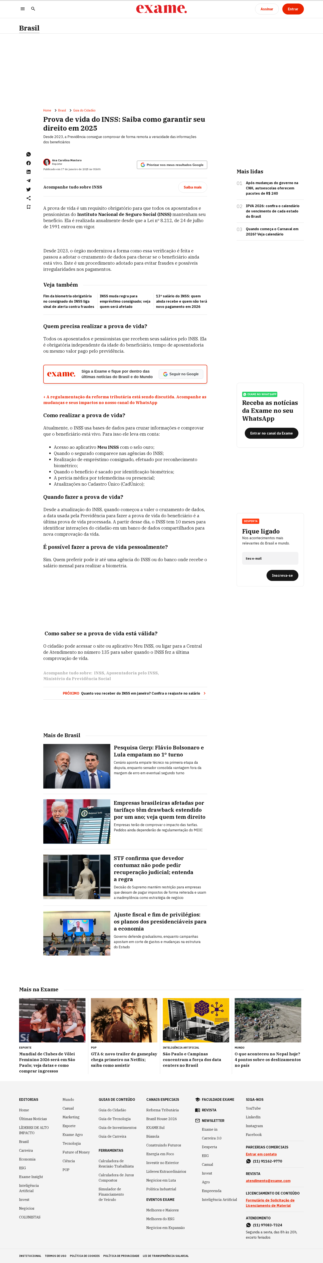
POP (66, 1170)
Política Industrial (161, 1189)
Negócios (26, 1208)
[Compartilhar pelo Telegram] (28, 180)
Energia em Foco (160, 1154)
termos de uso (55, 1256)
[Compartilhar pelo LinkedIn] (28, 171)
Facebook (254, 1134)
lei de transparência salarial (166, 1256)
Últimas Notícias (33, 1119)
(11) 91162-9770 (267, 1161)
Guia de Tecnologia (115, 1119)
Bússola (152, 1136)
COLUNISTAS (29, 1217)
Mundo (68, 1099)
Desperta (209, 1147)
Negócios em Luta (161, 1180)
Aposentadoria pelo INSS (132, 673)
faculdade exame (218, 1099)
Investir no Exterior (162, 1163)
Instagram (254, 1126)
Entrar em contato (261, 1154)
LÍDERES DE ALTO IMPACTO (34, 1130)
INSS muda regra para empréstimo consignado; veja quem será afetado (125, 301)
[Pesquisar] (33, 9)
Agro (206, 1182)
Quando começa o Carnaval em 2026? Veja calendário (272, 231)
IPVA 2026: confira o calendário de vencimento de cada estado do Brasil (272, 211)
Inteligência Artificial (29, 1188)
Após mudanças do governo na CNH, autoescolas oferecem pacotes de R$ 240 (272, 188)
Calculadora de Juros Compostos (116, 1177)
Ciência (69, 1161)
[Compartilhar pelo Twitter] (28, 189)
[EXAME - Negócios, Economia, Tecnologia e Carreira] (161, 9)
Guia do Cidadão (84, 110)
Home (47, 110)
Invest (24, 1199)
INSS (99, 673)
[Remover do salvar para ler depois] (28, 207)
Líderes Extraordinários (166, 1171)
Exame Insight (31, 1177)
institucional (30, 1256)
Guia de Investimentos (117, 1127)
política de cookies (85, 1256)
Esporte (69, 1126)
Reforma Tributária (162, 1110)
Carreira (26, 1150)
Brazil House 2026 (161, 1119)
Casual (68, 1108)
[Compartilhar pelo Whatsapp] (28, 154)
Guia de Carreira (112, 1136)
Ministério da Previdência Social (77, 678)
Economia (27, 1159)
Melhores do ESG (160, 1219)
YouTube (253, 1108)
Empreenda (211, 1191)
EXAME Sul (155, 1127)
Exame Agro (73, 1134)
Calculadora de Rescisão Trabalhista (116, 1163)
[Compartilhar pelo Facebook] (28, 163)
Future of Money (76, 1152)
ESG (22, 1168)
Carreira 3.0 (212, 1138)
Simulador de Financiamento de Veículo (111, 1194)
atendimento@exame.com (268, 1181)
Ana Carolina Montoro (67, 160)
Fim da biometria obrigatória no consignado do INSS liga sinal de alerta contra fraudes (68, 301)
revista (209, 1110)
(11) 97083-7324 (267, 1225)
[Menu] (22, 9)
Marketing (71, 1117)
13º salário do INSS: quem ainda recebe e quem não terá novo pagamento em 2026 (181, 301)
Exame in (210, 1129)
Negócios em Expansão (165, 1227)
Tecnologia (72, 1143)
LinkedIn (253, 1117)
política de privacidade (121, 1256)
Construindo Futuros (163, 1145)
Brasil (29, 27)
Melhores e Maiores (162, 1210)
